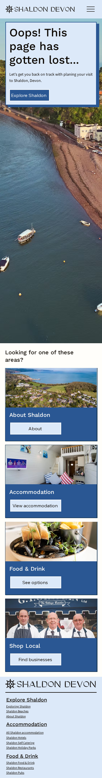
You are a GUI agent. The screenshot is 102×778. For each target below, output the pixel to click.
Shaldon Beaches (17, 711)
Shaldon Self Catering (20, 743)
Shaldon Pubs (15, 773)
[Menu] (91, 9)
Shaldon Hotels (16, 738)
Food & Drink (22, 756)
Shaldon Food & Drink (20, 763)
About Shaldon (16, 716)
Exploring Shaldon (18, 706)
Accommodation (26, 724)
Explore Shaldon (26, 700)
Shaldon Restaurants (20, 768)
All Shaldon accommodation (25, 733)
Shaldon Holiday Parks (21, 748)
